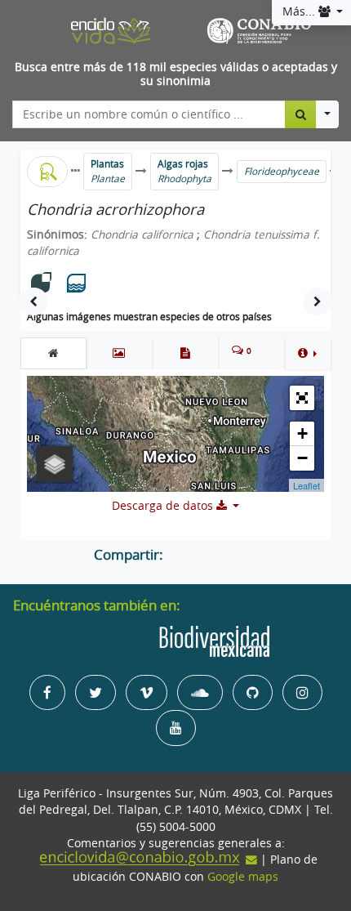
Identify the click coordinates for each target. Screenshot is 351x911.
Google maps (242, 876)
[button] (307, 352)
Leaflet (306, 485)
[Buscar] (301, 114)
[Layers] (55, 464)
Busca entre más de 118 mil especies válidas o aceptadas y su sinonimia (176, 73)
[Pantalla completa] (302, 398)
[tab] (53, 352)
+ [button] (302, 433)
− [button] (302, 458)
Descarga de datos (164, 505)
